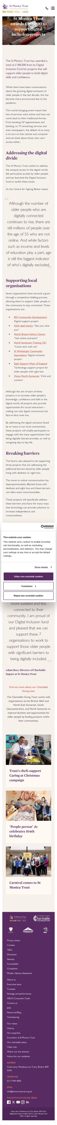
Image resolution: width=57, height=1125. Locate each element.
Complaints (12, 969)
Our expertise (13, 1033)
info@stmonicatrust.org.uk (19, 1091)
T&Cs (9, 950)
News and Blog (14, 1012)
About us (11, 980)
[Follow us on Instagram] (23, 1102)
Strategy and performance (19, 994)
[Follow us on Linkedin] (27, 1102)
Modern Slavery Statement (19, 973)
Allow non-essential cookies (28, 576)
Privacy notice (13, 940)
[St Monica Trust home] (15, 8)
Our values (12, 1024)
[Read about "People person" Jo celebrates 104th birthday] (28, 806)
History (10, 1028)
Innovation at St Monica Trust (21, 1038)
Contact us (12, 1003)
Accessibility (12, 964)
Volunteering (13, 1017)
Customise (26, 586)
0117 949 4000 (14, 1081)
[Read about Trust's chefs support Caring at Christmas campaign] (28, 750)
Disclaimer (12, 954)
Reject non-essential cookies (28, 595)
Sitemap (10, 959)
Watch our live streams (18, 1052)
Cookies (11, 945)
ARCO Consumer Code (18, 998)
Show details (41, 567)
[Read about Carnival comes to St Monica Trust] (28, 862)
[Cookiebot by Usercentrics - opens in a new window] (41, 527)
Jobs (9, 1008)
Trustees (11, 989)
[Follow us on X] (13, 1102)
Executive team (14, 984)
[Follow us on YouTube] (18, 1102)
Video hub (12, 1047)
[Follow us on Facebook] (9, 1102)
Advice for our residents (18, 1056)
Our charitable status (17, 1042)
